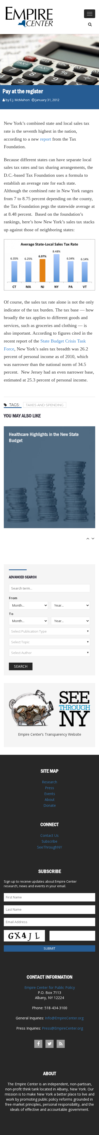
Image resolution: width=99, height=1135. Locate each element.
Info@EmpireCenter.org (64, 1018)
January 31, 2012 (47, 100)
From (13, 598)
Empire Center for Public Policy (49, 987)
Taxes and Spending (44, 405)
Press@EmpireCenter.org (62, 1028)
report (45, 139)
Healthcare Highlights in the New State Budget (44, 437)
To (11, 614)
